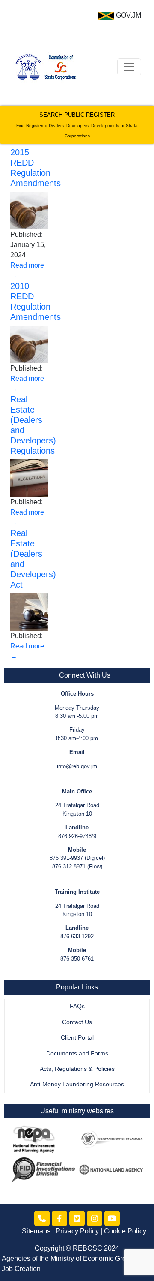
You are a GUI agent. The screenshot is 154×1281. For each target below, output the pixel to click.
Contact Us (77, 1022)
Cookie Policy (125, 1231)
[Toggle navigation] (129, 66)
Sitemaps (36, 1231)
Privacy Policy (77, 1231)
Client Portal (77, 1037)
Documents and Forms (77, 1053)
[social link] (42, 1218)
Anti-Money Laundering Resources (77, 1084)
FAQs (77, 1006)
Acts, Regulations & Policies (77, 1069)
